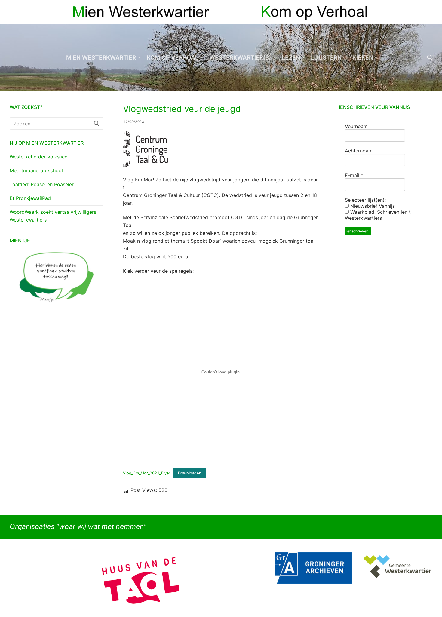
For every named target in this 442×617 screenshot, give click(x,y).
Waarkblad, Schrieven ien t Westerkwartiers (378, 215)
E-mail (354, 175)
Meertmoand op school (36, 170)
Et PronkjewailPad (30, 198)
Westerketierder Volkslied (39, 157)
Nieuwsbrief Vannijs (372, 206)
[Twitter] (427, 12)
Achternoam (359, 151)
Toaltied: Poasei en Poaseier (42, 184)
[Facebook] (417, 12)
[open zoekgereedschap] (429, 57)
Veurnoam (356, 126)
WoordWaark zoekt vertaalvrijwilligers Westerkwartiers (53, 216)
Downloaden (189, 473)
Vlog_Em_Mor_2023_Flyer (146, 473)
